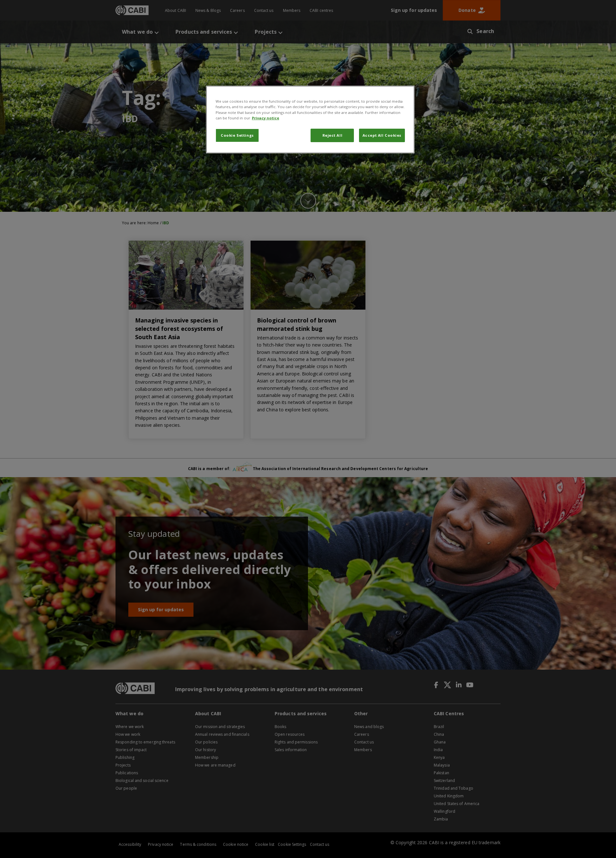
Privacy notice (265, 118)
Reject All (332, 135)
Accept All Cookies (382, 135)
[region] (310, 119)
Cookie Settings (237, 135)
